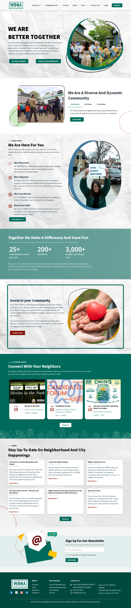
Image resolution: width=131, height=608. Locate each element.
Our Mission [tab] (75, 104)
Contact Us (95, 5)
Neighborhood (51, 5)
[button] (37, 5)
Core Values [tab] (101, 104)
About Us (36, 5)
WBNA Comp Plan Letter (97, 462)
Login (106, 5)
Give (83, 5)
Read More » (14, 483)
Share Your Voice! (94, 491)
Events (66, 5)
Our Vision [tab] (88, 104)
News (75, 5)
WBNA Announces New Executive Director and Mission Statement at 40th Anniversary (65, 492)
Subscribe (72, 560)
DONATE (117, 5)
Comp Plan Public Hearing (58, 462)
